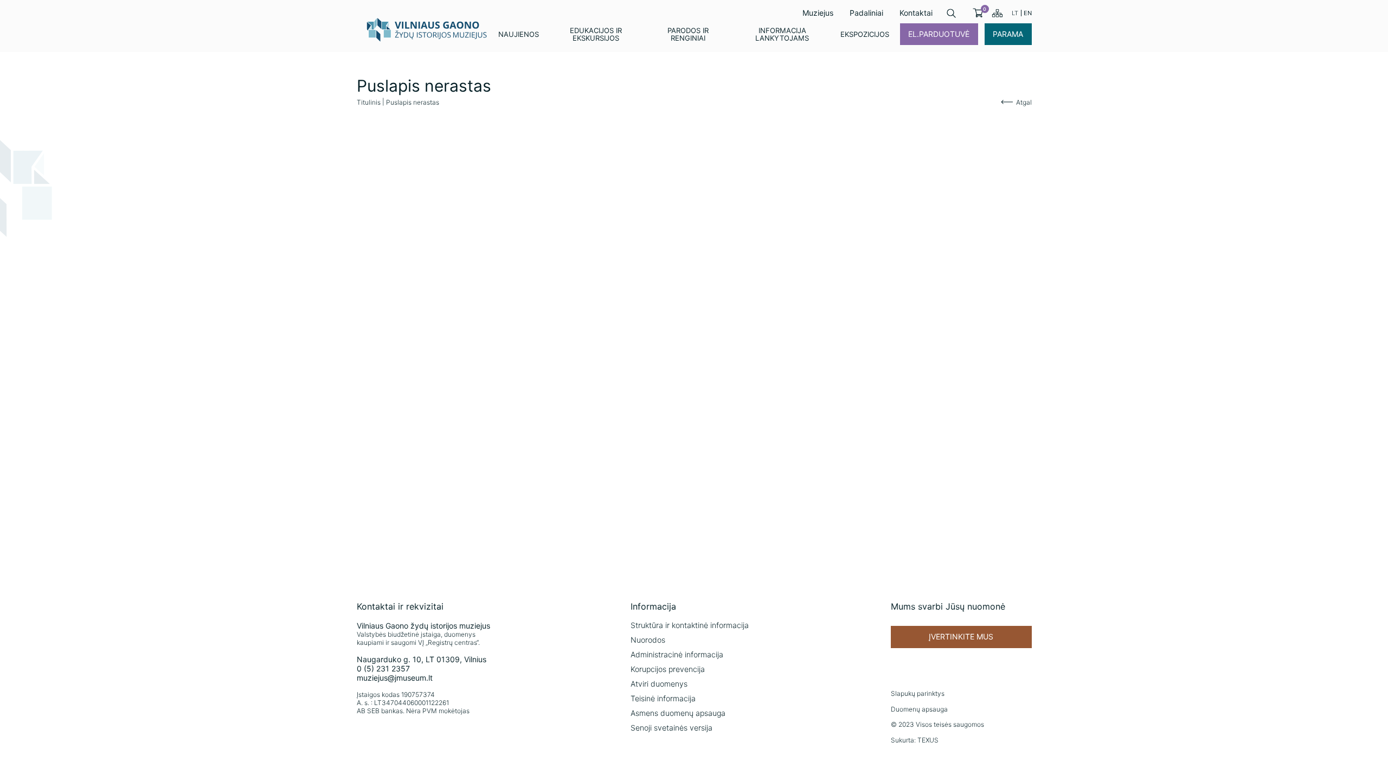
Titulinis (369, 102)
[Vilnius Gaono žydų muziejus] (427, 29)
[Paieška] (951, 13)
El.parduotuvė (938, 34)
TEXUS (928, 740)
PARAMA (1008, 34)
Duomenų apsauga (919, 709)
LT (1015, 13)
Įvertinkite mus (961, 636)
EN (1028, 13)
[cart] (978, 13)
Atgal (1024, 102)
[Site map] (997, 13)
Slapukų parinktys (917, 693)
